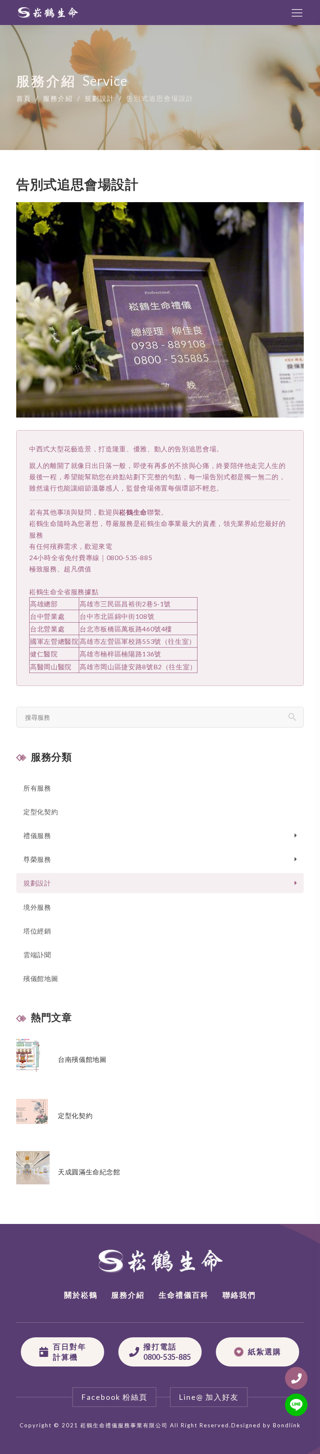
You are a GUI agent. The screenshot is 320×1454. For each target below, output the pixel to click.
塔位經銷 (37, 931)
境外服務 (37, 907)
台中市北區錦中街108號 (117, 616)
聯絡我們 (239, 1294)
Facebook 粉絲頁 (114, 1396)
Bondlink (287, 1425)
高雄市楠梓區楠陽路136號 (120, 654)
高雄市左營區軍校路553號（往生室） (138, 641)
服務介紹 (58, 98)
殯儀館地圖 (40, 978)
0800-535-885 (129, 557)
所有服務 (37, 788)
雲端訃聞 (37, 954)
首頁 (23, 98)
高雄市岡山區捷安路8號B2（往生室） (138, 667)
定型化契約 (40, 812)
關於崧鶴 (81, 1294)
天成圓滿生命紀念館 (89, 1172)
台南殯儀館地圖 (82, 1059)
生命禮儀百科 (184, 1294)
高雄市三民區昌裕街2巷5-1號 (125, 604)
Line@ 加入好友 (209, 1396)
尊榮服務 (37, 859)
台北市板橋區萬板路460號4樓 (126, 629)
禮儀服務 (37, 835)
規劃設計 (100, 98)
